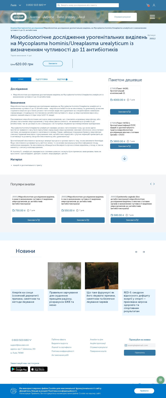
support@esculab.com (20, 345)
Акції (82, 17)
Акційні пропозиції (98, 343)
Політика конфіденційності (63, 351)
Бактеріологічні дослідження (30, 28)
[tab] (21, 79)
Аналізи (35, 17)
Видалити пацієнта (60, 343)
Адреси (48, 17)
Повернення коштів (98, 351)
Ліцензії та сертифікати (61, 347)
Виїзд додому (66, 17)
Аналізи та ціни (96, 339)
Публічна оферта (59, 339)
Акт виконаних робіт (60, 355)
